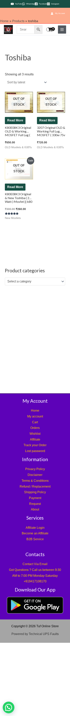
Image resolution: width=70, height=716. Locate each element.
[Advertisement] (35, 338)
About (35, 509)
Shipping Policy (35, 492)
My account (35, 416)
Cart (35, 422)
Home (35, 410)
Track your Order (35, 445)
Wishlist (35, 433)
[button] (8, 707)
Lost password (35, 451)
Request (35, 503)
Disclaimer (35, 474)
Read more (15, 120)
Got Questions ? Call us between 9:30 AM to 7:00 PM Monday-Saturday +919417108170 (35, 575)
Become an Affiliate (35, 533)
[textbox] (33, 281)
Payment (35, 498)
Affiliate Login (35, 527)
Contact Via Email (35, 564)
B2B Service (35, 539)
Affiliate (35, 439)
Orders (35, 427)
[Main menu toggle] (62, 29)
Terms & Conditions (35, 480)
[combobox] (35, 281)
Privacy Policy (35, 469)
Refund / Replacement (35, 486)
